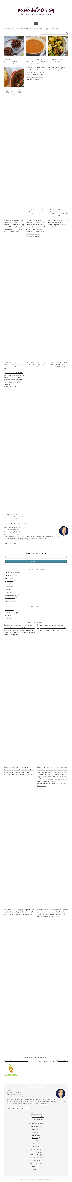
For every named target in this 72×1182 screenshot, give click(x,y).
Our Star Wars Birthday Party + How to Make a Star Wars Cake (13, 364)
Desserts (35, 1143)
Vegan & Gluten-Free (10, 595)
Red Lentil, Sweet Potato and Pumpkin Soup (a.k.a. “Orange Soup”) (36, 61)
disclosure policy (45, 29)
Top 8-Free (8, 592)
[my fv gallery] (11, 1077)
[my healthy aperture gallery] (47, 1061)
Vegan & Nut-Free (10, 598)
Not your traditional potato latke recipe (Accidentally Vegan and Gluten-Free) (58, 213)
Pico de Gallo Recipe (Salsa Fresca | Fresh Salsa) (14, 92)
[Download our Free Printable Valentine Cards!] (19, 694)
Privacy (48, 1179)
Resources (8, 615)
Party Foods (35, 1160)
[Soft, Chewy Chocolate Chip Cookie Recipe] (52, 979)
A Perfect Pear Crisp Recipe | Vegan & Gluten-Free (14, 61)
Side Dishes (35, 1166)
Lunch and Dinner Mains (35, 1158)
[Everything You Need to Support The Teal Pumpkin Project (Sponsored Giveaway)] (52, 837)
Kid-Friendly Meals (35, 1155)
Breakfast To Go (35, 1135)
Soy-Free (7, 589)
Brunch (35, 1141)
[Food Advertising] (37, 1119)
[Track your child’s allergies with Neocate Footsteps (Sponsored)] (19, 837)
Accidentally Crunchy (36, 11)
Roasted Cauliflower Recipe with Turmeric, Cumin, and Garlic (58, 364)
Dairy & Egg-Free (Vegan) (12, 572)
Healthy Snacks (35, 1149)
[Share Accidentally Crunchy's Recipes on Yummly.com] (16, 1061)
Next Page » (21, 523)
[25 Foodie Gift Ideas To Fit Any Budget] (52, 694)
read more (44, 1104)
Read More (43, 539)
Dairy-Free (8, 578)
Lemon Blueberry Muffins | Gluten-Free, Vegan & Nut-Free (36, 212)
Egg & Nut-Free (9, 581)
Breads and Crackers (35, 1132)
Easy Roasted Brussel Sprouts (58, 60)
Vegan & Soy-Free (10, 601)
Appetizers (35, 1129)
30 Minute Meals (35, 1126)
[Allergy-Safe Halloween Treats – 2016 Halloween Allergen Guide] (19, 979)
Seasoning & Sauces (35, 1163)
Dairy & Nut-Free (9, 575)
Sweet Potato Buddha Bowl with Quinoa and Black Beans (14, 517)
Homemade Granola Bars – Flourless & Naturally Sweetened (36, 364)
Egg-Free (7, 584)
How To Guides (9, 610)
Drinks (35, 1146)
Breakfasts (35, 1138)
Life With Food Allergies (11, 613)
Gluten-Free (8, 586)
